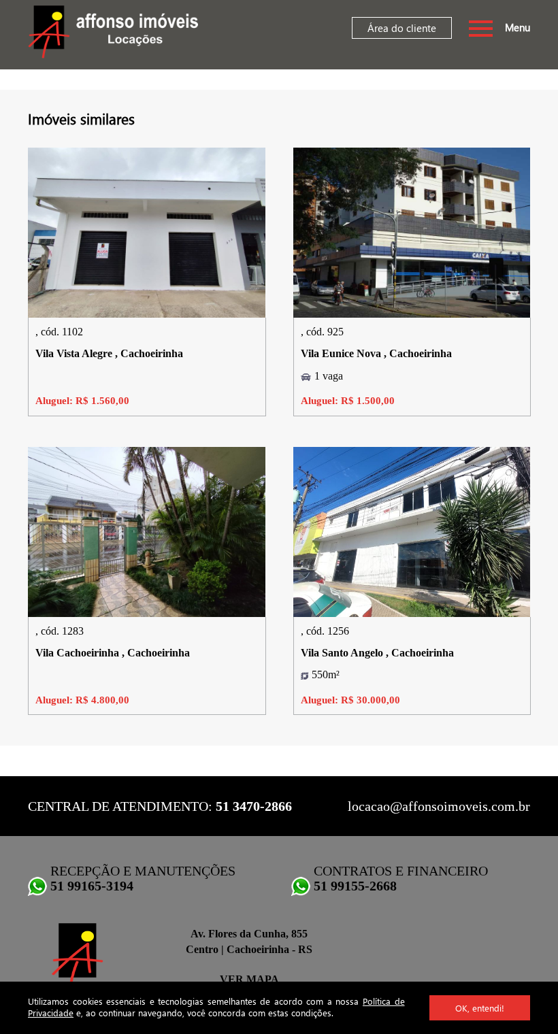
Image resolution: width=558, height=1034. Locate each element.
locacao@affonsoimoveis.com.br (439, 806)
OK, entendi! (479, 1008)
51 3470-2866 (254, 806)
